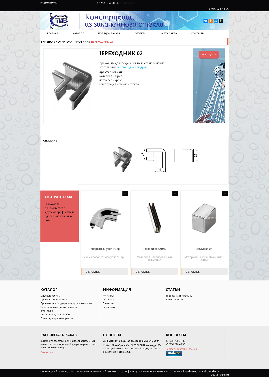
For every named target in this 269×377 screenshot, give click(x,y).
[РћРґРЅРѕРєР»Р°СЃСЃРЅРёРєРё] (211, 21)
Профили (82, 41)
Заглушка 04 (204, 248)
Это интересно (174, 299)
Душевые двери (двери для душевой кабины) (66, 303)
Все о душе (209, 54)
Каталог (78, 33)
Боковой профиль (154, 248)
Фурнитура (64, 41)
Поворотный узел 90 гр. (104, 248)
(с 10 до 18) (133, 2)
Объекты (140, 33)
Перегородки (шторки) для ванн (58, 307)
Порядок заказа (109, 33)
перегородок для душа (132, 67)
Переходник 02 (102, 41)
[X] (221, 21)
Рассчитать (46, 352)
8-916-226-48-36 (219, 8)
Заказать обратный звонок (181, 348)
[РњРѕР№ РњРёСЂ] (216, 21)
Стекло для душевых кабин (55, 314)
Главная (52, 33)
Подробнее (91, 272)
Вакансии (108, 303)
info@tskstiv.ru (48, 3)
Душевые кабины (50, 295)
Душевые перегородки (53, 299)
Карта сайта (169, 33)
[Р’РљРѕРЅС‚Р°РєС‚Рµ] (205, 21)
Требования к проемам (179, 295)
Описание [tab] (50, 140)
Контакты (197, 33)
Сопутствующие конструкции (56, 318)
